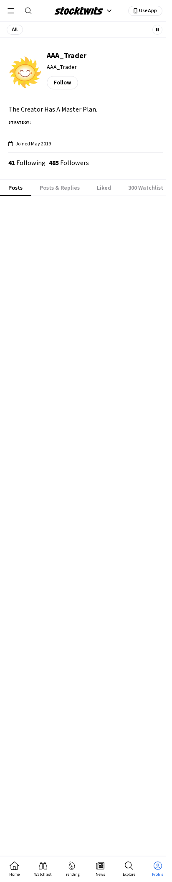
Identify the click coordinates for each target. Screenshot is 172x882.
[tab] (15, 188)
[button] (15, 30)
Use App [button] (148, 10)
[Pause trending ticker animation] (157, 30)
